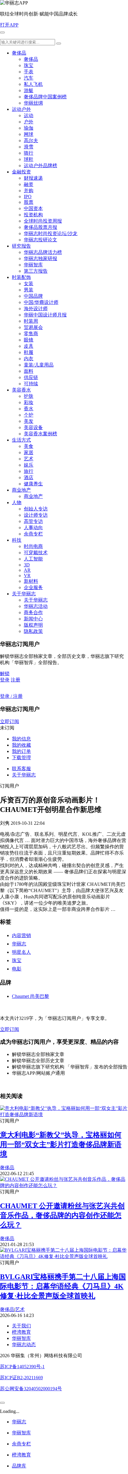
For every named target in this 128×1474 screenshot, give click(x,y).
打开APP (9, 24)
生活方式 (21, 439)
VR (27, 575)
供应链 (31, 377)
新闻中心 (33, 618)
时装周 (31, 321)
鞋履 (28, 352)
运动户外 (21, 109)
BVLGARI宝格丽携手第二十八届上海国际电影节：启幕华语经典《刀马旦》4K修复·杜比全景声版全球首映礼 (63, 1286)
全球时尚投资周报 (43, 220)
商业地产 (21, 490)
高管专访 (33, 521)
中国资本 (33, 208)
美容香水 (21, 389)
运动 (28, 115)
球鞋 (28, 159)
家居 (28, 452)
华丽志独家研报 (40, 258)
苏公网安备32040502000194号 (31, 1388)
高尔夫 (31, 140)
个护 (28, 414)
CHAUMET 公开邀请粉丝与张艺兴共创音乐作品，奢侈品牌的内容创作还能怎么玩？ (62, 1215)
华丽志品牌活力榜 (43, 252)
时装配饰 (21, 277)
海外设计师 (36, 308)
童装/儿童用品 (39, 364)
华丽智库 (33, 264)
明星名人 (21, 952)
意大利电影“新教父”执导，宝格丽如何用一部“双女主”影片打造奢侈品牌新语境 (60, 1144)
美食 (28, 446)
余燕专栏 (33, 533)
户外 (28, 121)
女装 (28, 283)
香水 (28, 408)
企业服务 (33, 587)
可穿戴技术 (36, 552)
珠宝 (28, 65)
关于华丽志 (24, 593)
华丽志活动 (36, 606)
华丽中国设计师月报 (45, 314)
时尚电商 (33, 546)
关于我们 (21, 1325)
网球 (28, 134)
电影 (16, 968)
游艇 (28, 90)
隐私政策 (33, 631)
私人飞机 (33, 84)
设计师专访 (36, 515)
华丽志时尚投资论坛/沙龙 (50, 233)
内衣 (28, 358)
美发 (28, 421)
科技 (16, 540)
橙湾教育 (21, 1332)
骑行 (28, 153)
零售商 (31, 333)
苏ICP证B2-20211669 (21, 1377)
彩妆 (28, 402)
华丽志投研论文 (40, 239)
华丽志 (19, 943)
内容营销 (21, 935)
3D (27, 564)
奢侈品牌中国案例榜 (45, 96)
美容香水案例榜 (40, 433)
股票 (28, 202)
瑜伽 (28, 128)
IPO (28, 196)
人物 (16, 502)
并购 (28, 190)
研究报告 (21, 245)
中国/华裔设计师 (41, 302)
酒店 (28, 477)
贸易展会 (33, 327)
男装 (28, 289)
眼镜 (28, 339)
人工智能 (33, 558)
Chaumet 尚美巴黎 (30, 996)
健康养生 (33, 483)
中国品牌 (33, 296)
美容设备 (33, 427)
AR (27, 570)
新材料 (31, 581)
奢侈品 (19, 52)
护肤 (28, 396)
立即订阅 (9, 721)
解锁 (5, 673)
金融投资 (21, 171)
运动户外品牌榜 (40, 165)
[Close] (2, 1403)
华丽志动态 (24, 1344)
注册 (15, 679)
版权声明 (33, 625)
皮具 (28, 346)
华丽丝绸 (33, 102)
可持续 (31, 383)
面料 (28, 371)
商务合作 (33, 612)
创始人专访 (36, 508)
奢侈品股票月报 (40, 227)
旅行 (28, 471)
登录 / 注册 (11, 696)
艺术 (28, 458)
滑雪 (28, 146)
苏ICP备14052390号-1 (22, 1366)
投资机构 (33, 214)
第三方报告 (36, 271)
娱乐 (28, 464)
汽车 (28, 77)
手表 (28, 71)
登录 (5, 679)
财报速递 (33, 178)
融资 (28, 184)
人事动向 (33, 527)
